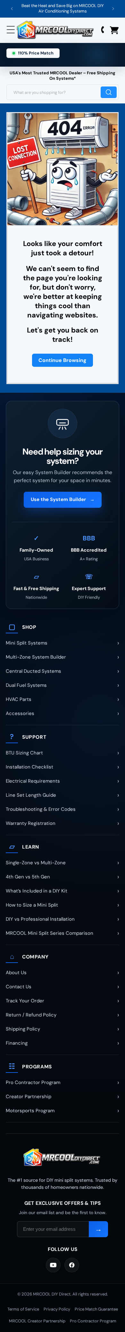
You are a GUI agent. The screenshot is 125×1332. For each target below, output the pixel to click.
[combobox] (62, 92)
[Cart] (114, 30)
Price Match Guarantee (96, 1309)
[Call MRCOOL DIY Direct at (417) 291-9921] (103, 30)
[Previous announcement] (12, 9)
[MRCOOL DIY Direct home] (62, 1158)
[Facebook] (71, 1265)
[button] (11, 30)
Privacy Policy (57, 1309)
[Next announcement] (113, 9)
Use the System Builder (63, 499)
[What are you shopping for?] (109, 92)
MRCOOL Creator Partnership (37, 1321)
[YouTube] (53, 1265)
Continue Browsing (62, 360)
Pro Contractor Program (93, 1321)
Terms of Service (23, 1309)
